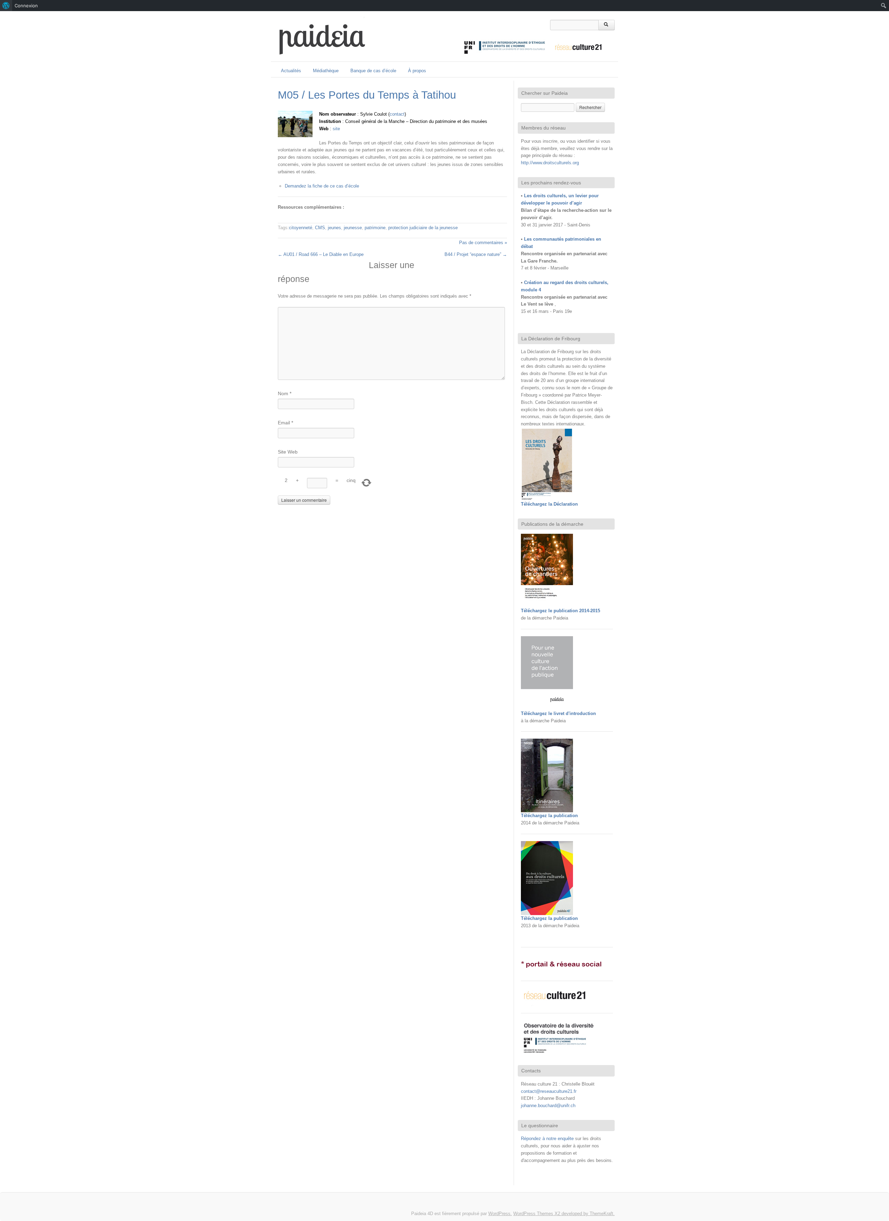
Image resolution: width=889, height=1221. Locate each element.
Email (285, 422)
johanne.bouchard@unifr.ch (548, 1105)
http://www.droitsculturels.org (550, 162)
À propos (417, 70)
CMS (320, 227)
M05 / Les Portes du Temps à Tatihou (367, 95)
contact (397, 114)
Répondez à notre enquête (548, 1138)
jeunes (334, 227)
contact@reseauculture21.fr (548, 1091)
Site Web (288, 452)
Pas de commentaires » (483, 242)
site (336, 128)
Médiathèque (326, 70)
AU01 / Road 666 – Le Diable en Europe (321, 254)
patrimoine (375, 227)
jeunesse (353, 227)
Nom (284, 393)
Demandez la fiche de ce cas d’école (322, 186)
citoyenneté (300, 227)
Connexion (26, 5)
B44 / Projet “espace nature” (475, 254)
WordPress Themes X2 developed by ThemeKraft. (564, 1213)
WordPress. (500, 1213)
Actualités (291, 70)
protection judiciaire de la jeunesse (423, 227)
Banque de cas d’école (373, 70)
